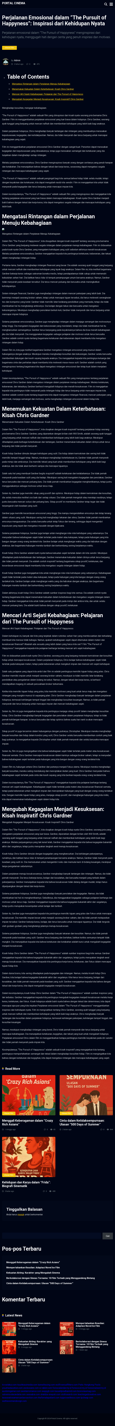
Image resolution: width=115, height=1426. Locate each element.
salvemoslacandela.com (14, 1394)
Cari (4, 1231)
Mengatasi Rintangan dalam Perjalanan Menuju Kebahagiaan (41, 84)
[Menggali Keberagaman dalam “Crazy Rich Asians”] (28, 1095)
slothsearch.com (69, 1394)
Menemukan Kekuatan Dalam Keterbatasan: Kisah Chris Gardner (43, 89)
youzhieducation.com (12, 1388)
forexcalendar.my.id (62, 1388)
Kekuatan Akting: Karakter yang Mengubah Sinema (33, 1272)
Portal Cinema (13, 3)
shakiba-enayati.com (50, 1394)
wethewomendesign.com (14, 1401)
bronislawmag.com (86, 1391)
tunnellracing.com (46, 1384)
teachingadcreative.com (89, 1394)
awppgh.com (48, 1391)
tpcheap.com (87, 1397)
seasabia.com (33, 1394)
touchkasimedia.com (27, 1384)
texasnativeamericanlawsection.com (20, 1397)
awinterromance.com (31, 1391)
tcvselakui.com (9, 1384)
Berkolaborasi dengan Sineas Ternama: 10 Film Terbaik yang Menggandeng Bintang (50, 1278)
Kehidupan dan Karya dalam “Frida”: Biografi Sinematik (26, 1184)
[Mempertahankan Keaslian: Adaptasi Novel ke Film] (67, 1335)
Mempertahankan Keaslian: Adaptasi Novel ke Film (33, 1267)
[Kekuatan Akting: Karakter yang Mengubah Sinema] (9, 1353)
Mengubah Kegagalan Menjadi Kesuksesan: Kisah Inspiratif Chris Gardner (48, 99)
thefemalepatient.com (48, 1397)
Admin (17, 60)
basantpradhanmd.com (66, 1391)
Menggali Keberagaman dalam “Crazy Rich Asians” (33, 1262)
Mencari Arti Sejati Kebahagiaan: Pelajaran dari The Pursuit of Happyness (47, 94)
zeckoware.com (31, 1388)
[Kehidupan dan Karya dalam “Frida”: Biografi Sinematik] (28, 1157)
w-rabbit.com (45, 1388)
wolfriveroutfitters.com (66, 1384)
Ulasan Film (9, 48)
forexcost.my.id (79, 1388)
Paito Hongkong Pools (89, 1384)
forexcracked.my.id (97, 1388)
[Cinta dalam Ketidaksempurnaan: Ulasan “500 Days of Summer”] (86, 1095)
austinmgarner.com (11, 1391)
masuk (21, 1214)
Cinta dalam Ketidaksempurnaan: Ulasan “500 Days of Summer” (82, 1122)
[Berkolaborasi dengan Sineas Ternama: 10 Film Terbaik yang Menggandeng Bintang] (67, 1353)
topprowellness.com (70, 1397)
